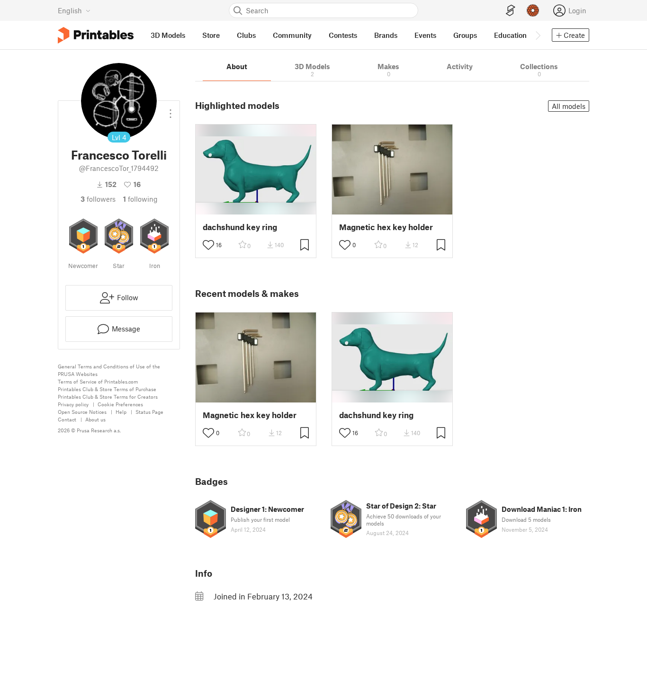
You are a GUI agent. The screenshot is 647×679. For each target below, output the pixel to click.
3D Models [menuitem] (168, 35)
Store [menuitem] (211, 35)
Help (121, 412)
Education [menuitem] (510, 35)
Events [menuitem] (425, 35)
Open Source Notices (82, 412)
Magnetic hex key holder (386, 227)
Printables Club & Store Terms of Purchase (107, 389)
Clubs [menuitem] (246, 35)
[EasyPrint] (510, 10)
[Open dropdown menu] (170, 109)
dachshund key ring (240, 227)
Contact (67, 419)
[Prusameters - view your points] (533, 10)
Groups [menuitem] (465, 35)
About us (95, 419)
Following (140, 199)
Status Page (149, 412)
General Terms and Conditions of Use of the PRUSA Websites (109, 370)
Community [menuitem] (292, 35)
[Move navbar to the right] (537, 35)
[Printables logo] (96, 35)
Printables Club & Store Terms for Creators (108, 396)
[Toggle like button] (208, 244)
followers (98, 199)
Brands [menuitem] (385, 35)
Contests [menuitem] (343, 35)
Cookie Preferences (120, 404)
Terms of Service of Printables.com (98, 381)
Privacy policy (73, 404)
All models (568, 106)
